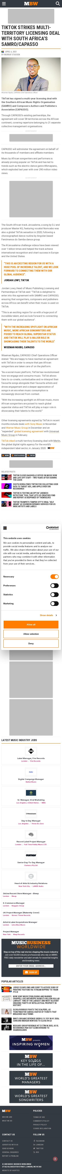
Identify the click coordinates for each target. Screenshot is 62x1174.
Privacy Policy (40, 1125)
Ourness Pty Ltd (30, 865)
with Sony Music (33, 424)
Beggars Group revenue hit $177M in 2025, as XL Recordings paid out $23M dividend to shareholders (36, 1028)
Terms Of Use (39, 1117)
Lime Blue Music (18, 925)
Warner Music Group (17, 427)
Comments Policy (41, 1121)
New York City (24, 886)
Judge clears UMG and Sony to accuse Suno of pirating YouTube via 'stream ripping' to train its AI (35, 989)
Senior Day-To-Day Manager (31, 862)
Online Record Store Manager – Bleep (21, 893)
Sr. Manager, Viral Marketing (31, 800)
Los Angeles (21, 803)
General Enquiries (10, 1152)
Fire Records (35, 761)
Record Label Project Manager (31, 841)
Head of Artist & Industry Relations (31, 883)
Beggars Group (18, 906)
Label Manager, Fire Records (31, 758)
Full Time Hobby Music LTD (35, 844)
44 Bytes (15, 1170)
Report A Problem (10, 1156)
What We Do (7, 1121)
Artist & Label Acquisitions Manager (20, 922)
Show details (46, 615)
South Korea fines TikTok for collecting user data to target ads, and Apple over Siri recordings (35, 486)
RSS (37, 1152)
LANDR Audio (38, 886)
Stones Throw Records (21, 915)
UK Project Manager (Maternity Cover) (21, 912)
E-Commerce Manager (14, 903)
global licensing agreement (28, 431)
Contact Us (7, 1141)
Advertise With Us (10, 1145)
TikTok (32, 455)
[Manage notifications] (55, 1159)
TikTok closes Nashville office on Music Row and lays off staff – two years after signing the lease (35, 477)
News (7, 455)
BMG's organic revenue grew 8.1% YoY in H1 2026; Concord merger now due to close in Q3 (36, 1019)
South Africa (19, 455)
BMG (44, 803)
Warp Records (19, 934)
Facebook (39, 1141)
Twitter (39, 1148)
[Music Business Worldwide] (31, 3)
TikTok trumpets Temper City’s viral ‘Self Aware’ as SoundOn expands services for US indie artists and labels (34, 504)
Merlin (56, 440)
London (24, 761)
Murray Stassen (12, 54)
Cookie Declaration (42, 1128)
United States (33, 803)
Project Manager (11, 931)
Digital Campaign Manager (31, 779)
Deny (31, 643)
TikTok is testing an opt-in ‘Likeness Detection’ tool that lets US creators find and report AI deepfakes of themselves (34, 495)
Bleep (14, 896)
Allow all (31, 624)
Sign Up (33, 972)
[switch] (54, 585)
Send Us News (8, 1148)
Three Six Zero (37, 824)
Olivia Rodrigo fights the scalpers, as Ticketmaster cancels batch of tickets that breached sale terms (35, 1011)
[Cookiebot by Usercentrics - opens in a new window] (46, 528)
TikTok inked (8, 440)
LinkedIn (39, 1145)
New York (7, 934)
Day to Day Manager (31, 821)
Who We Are (7, 1117)
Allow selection (31, 634)
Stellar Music (31, 782)
